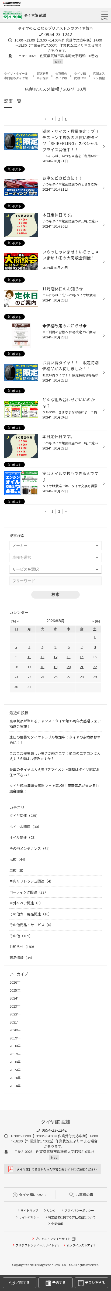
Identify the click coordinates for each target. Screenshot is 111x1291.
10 (29, 656)
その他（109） (21, 935)
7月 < (15, 621)
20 (69, 666)
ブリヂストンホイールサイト (35, 1245)
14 (82, 656)
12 (55, 656)
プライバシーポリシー (79, 1210)
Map (58, 61)
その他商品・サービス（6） (31, 924)
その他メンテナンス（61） (30, 848)
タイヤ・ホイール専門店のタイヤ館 (16, 75)
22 (95, 666)
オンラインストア (78, 1245)
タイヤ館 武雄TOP (80, 75)
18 (42, 666)
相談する (22, 1282)
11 (42, 656)
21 (82, 666)
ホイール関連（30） (25, 826)
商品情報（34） (21, 957)
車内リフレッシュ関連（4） (31, 881)
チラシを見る (95, 1282)
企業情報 (57, 1223)
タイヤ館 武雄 (35, 15)
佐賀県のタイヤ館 (61, 75)
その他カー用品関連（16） (30, 913)
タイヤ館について (33, 1194)
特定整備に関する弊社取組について (72, 1217)
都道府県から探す (42, 75)
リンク (51, 1210)
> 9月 (96, 621)
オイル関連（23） (23, 837)
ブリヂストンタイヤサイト (53, 1239)
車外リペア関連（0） (26, 902)
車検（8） (17, 870)
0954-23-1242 (58, 34)
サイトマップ (29, 1210)
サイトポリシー (29, 1217)
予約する (58, 1282)
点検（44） (18, 859)
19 (55, 666)
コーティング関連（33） (28, 892)
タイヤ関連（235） (24, 815)
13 (69, 656)
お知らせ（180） (22, 946)
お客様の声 (84, 1194)
